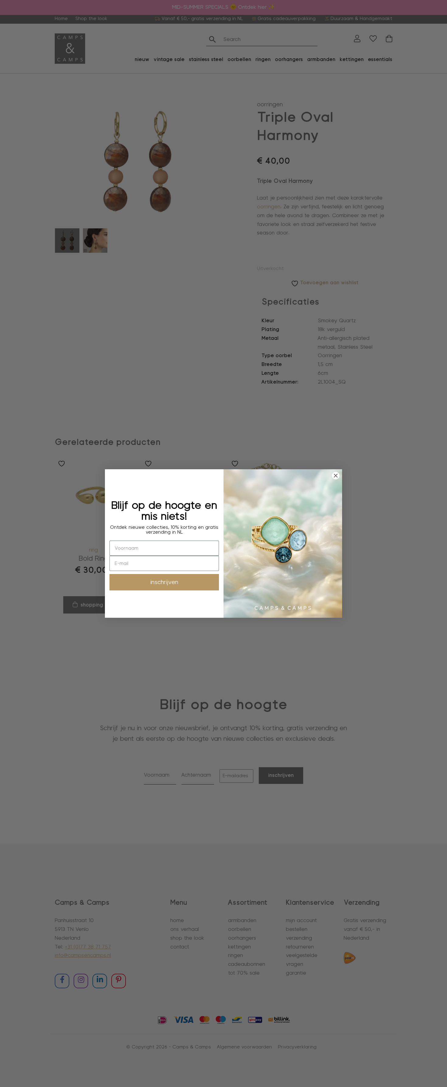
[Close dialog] (336, 476)
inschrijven (164, 582)
